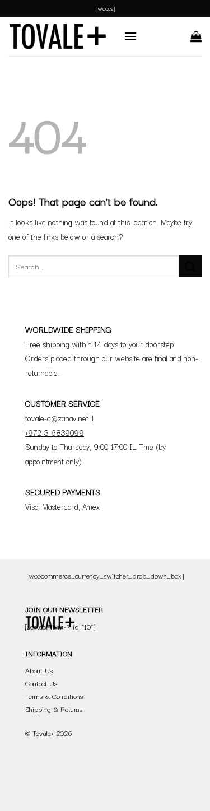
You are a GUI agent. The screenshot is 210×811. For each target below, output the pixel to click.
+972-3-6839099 (54, 432)
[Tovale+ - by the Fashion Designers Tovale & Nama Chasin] (57, 36)
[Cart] (196, 36)
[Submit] (190, 266)
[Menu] (130, 36)
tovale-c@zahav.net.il (59, 418)
